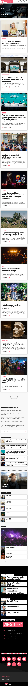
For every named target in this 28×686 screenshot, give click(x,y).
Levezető (8, 512)
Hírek (3, 266)
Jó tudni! (4, 190)
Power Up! (8, 501)
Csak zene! (5, 485)
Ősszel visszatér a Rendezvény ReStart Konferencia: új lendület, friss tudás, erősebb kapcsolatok (14, 118)
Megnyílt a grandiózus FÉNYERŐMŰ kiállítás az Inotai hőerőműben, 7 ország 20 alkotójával (13, 196)
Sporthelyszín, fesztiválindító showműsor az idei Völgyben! (14, 592)
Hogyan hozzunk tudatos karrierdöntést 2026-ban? (11, 42)
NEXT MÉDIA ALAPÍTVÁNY (7, 676)
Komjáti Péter (12, 601)
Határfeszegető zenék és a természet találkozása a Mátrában (11, 307)
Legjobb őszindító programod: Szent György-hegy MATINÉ (13, 234)
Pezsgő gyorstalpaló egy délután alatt (15, 578)
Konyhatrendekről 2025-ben (14, 584)
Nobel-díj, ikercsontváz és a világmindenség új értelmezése (13, 344)
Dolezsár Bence (13, 607)
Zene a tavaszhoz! (10, 507)
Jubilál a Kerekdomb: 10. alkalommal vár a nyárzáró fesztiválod (12, 157)
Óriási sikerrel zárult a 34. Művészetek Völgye (11, 270)
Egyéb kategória (5, 75)
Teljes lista (3, 560)
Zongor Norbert (13, 612)
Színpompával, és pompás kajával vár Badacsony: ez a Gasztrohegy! (12, 79)
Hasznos (4, 39)
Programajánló (5, 152)
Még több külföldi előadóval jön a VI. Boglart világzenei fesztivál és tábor (13, 381)
